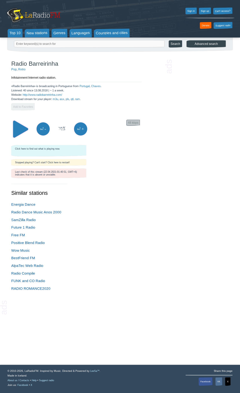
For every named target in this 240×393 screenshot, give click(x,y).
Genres (59, 33)
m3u (55, 99)
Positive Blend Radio (28, 243)
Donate (205, 25)
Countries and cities (112, 33)
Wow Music (20, 250)
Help (34, 380)
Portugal (85, 86)
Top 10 (15, 33)
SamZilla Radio (23, 220)
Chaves (96, 86)
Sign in (191, 11)
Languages (80, 33)
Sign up (205, 11)
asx (62, 99)
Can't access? (222, 10)
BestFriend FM (23, 258)
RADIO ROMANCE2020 (30, 289)
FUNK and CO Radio (28, 281)
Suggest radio (222, 25)
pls (67, 99)
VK (218, 381)
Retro (22, 69)
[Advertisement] (200, 116)
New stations (37, 33)
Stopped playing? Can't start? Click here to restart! (42, 162)
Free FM (18, 235)
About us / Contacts (18, 380)
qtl (72, 99)
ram (77, 99)
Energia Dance (23, 204)
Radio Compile (23, 273)
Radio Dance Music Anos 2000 (36, 212)
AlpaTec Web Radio (27, 266)
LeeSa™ (95, 371)
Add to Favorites (23, 106)
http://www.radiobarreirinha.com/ (42, 94)
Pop (14, 69)
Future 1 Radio (23, 227)
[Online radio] (33, 24)
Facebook (205, 381)
